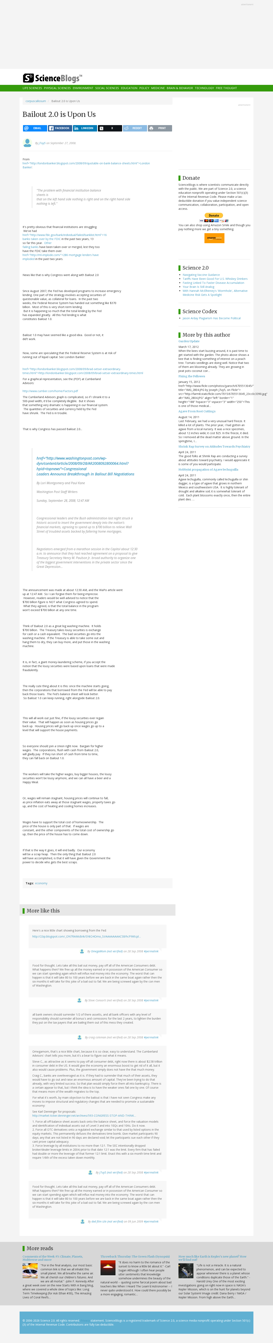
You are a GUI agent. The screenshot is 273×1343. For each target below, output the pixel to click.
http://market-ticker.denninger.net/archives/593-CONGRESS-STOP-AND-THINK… (84, 1115)
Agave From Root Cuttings (196, 411)
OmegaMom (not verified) (107, 951)
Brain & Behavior (180, 88)
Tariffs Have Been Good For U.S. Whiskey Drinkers (215, 279)
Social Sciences (107, 88)
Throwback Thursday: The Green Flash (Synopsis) (135, 1256)
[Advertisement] (136, 35)
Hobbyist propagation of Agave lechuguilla (208, 469)
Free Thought (226, 88)
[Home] (61, 78)
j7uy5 (42, 143)
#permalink (151, 951)
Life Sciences (32, 88)
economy (41, 883)
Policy (144, 88)
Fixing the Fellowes (191, 376)
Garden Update (188, 341)
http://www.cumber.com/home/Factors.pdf (50, 391)
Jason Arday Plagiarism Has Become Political (212, 318)
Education (129, 88)
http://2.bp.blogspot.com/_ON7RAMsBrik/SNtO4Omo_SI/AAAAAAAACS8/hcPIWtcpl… (86, 936)
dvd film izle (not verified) (107, 1221)
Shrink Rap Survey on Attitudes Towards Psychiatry (214, 446)
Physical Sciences (57, 88)
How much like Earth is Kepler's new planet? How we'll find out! (212, 1258)
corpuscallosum (36, 101)
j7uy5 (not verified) (111, 1172)
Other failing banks (37, 245)
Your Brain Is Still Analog (198, 287)
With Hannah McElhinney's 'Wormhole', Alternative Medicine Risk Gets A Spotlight (215, 293)
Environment (83, 88)
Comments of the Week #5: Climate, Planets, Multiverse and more (53, 1258)
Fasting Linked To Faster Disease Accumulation (213, 283)
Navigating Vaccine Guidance (201, 275)
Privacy (85, 1320)
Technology (204, 88)
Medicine (158, 88)
